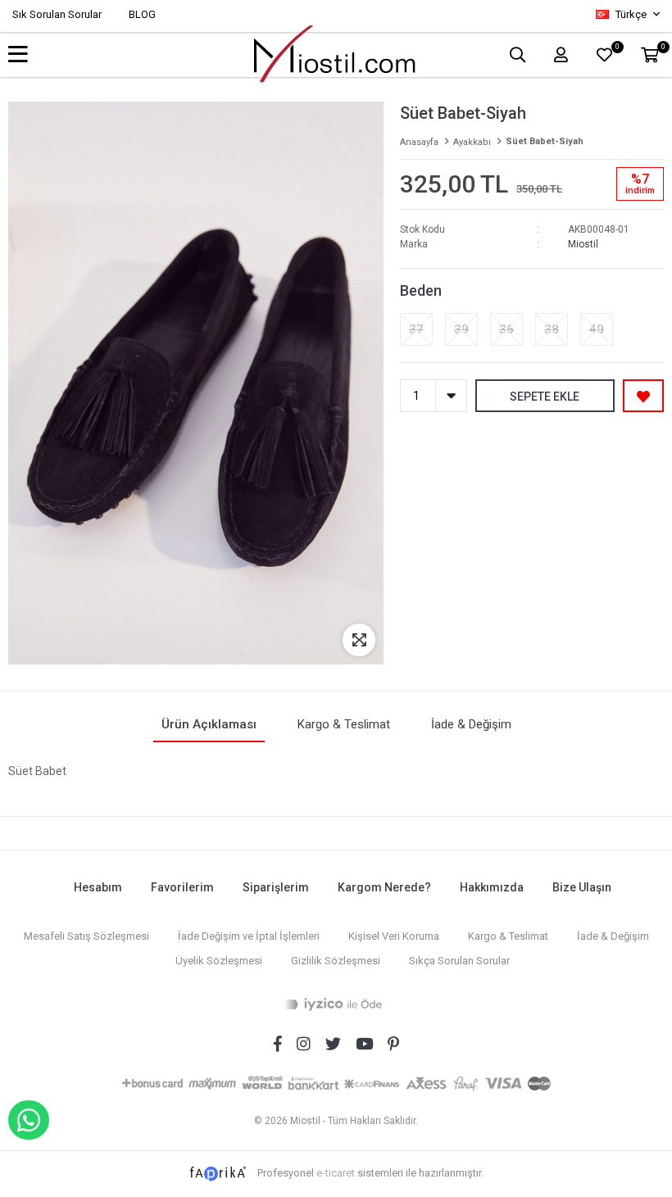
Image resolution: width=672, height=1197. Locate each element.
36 (506, 329)
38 (551, 329)
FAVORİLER (616, 49)
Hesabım (98, 887)
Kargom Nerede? (384, 887)
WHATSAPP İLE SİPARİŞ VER (28, 1120)
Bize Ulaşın (581, 887)
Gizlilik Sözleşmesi (335, 960)
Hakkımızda (492, 887)
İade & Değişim (613, 936)
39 (461, 329)
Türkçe (631, 14)
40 (596, 329)
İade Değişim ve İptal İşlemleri (249, 936)
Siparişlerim (276, 887)
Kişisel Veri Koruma (393, 936)
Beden (421, 290)
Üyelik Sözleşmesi (218, 960)
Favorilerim (182, 887)
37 (416, 329)
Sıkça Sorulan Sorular (459, 960)
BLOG (142, 14)
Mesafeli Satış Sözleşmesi (86, 936)
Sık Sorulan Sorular (57, 14)
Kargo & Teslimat (508, 936)
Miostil (583, 244)
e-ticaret (335, 1173)
